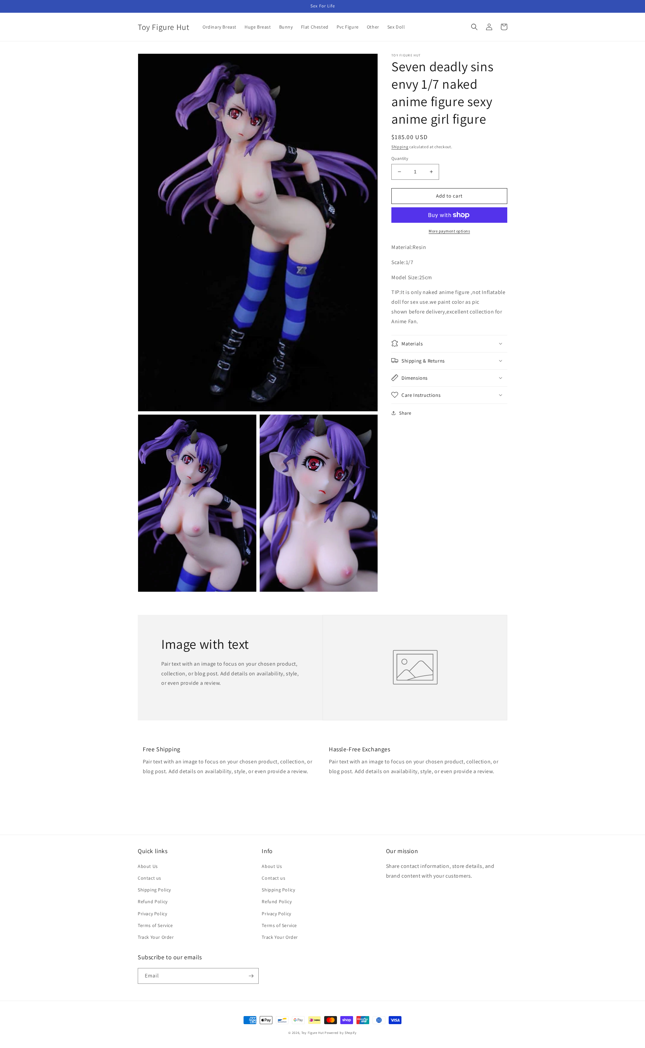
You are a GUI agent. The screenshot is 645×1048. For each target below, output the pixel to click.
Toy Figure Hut (312, 1033)
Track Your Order (156, 937)
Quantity (399, 158)
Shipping (399, 146)
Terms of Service (155, 925)
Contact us (149, 878)
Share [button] (405, 413)
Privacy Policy (152, 914)
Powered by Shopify (341, 1033)
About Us (148, 866)
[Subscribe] (251, 976)
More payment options (449, 231)
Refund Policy (153, 901)
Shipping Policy (154, 890)
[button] (474, 26)
